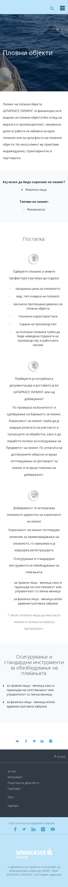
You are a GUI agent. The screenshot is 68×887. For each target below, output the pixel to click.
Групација (14, 788)
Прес (11, 797)
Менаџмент (15, 777)
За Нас (12, 771)
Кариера (13, 805)
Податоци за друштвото (23, 783)
